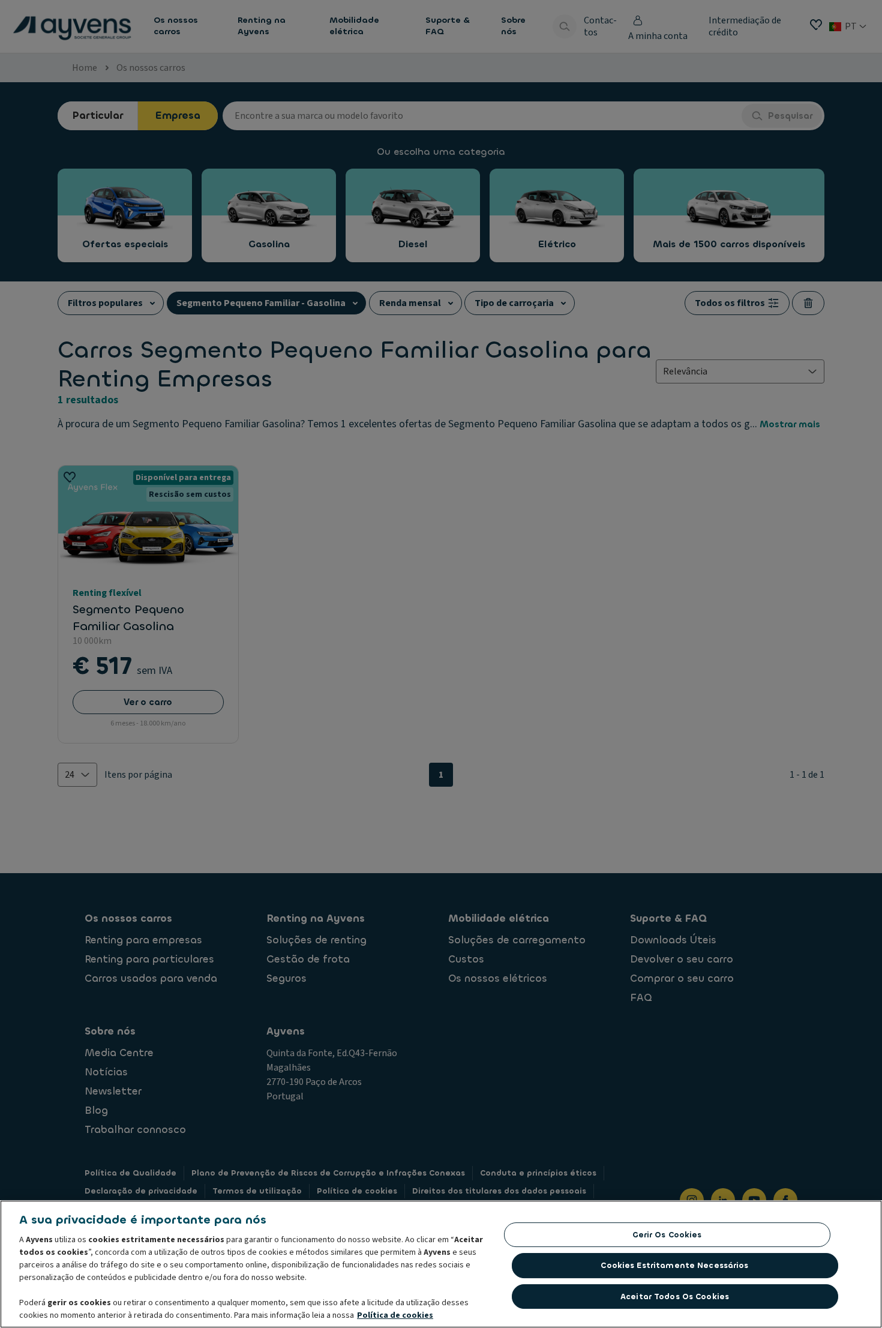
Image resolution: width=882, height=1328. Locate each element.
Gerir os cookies (667, 1235)
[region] (441, 1264)
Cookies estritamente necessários (674, 1265)
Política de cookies (395, 1315)
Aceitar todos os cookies (674, 1296)
